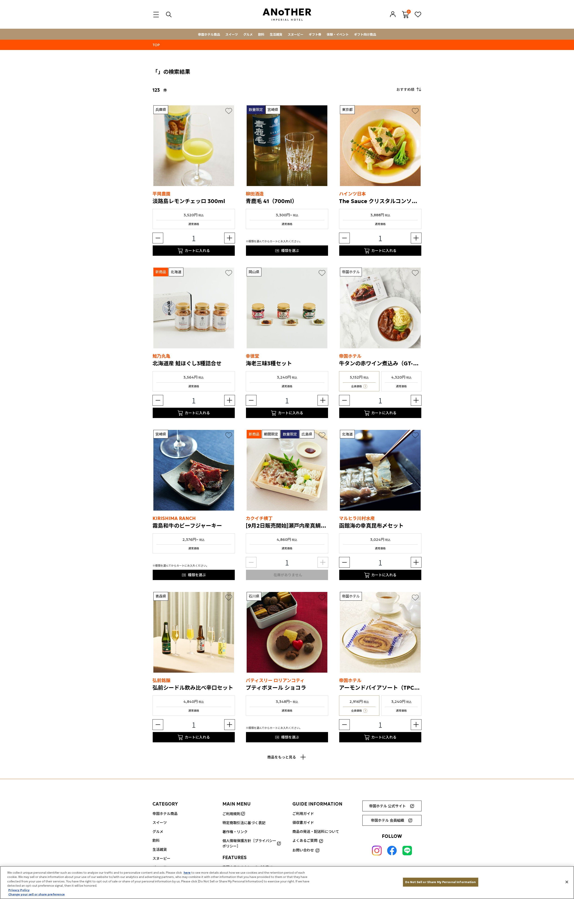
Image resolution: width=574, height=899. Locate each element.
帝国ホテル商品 (209, 34)
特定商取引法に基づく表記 (243, 823)
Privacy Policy (19, 890)
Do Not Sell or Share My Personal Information (440, 882)
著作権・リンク (235, 832)
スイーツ (231, 34)
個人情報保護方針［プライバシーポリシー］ (249, 843)
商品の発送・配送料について (315, 831)
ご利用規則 (231, 814)
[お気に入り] (228, 110)
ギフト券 (315, 34)
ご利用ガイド (303, 813)
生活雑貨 (276, 34)
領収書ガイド (303, 822)
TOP (156, 45)
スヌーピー (295, 34)
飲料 (261, 34)
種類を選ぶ (290, 250)
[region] (287, 882)
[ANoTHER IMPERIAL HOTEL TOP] (287, 14)
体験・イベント (338, 34)
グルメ (248, 34)
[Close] (567, 882)
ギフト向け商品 (365, 34)
